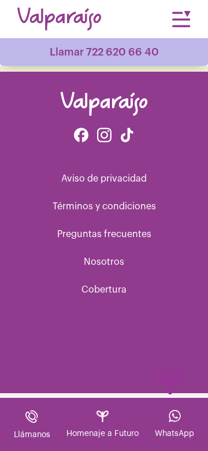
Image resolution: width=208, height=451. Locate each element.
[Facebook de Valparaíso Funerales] (81, 136)
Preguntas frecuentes (104, 234)
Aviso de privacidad (104, 178)
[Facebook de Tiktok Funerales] (127, 136)
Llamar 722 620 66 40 (104, 52)
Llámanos (32, 435)
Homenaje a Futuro (102, 434)
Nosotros (104, 262)
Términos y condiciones (104, 206)
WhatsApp (174, 434)
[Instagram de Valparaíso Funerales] (104, 136)
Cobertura (104, 289)
